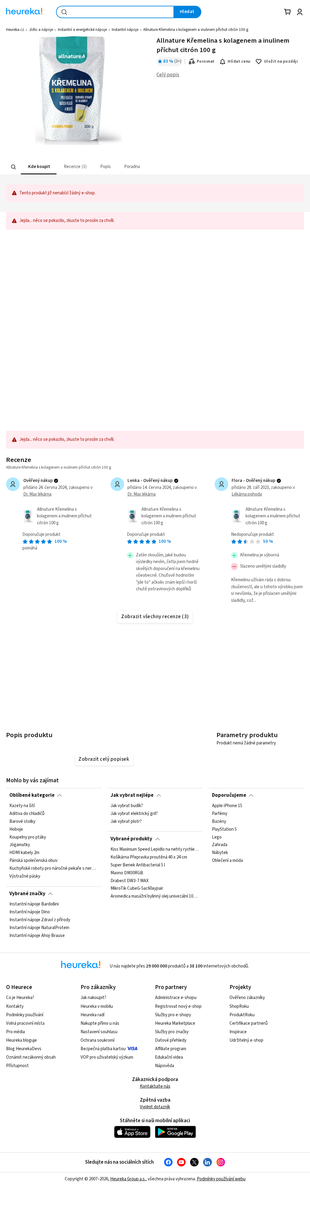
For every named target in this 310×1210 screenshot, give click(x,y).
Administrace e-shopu (175, 997)
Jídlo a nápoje (41, 29)
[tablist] (117, 167)
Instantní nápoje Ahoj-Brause (37, 936)
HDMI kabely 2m (24, 853)
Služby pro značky (172, 1032)
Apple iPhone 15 (227, 806)
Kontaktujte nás (155, 1086)
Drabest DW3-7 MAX (129, 881)
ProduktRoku (242, 1015)
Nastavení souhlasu (99, 1032)
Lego (217, 837)
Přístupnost (17, 1066)
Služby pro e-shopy (173, 1015)
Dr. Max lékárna (37, 494)
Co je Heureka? (20, 997)
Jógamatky (19, 845)
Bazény (219, 822)
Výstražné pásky (24, 876)
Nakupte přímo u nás (100, 1023)
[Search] (14, 167)
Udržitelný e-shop (246, 1040)
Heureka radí (92, 1015)
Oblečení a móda (227, 861)
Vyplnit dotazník (155, 1107)
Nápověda (164, 1066)
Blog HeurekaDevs (23, 1049)
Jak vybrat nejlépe (131, 795)
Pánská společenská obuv (33, 861)
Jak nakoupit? (93, 997)
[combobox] (115, 12)
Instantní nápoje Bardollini (34, 904)
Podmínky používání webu (221, 1179)
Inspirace (238, 1032)
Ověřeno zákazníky (247, 997)
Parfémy (219, 814)
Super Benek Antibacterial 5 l (137, 865)
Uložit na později (281, 61)
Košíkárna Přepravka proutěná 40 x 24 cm (148, 857)
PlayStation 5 (224, 829)
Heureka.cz (15, 29)
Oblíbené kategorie (31, 795)
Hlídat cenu (239, 61)
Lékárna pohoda (247, 494)
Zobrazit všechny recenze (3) (155, 616)
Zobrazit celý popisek (103, 759)
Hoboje (16, 829)
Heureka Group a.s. (128, 1179)
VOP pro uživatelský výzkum (107, 1057)
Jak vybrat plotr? (126, 822)
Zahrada (219, 845)
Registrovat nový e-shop (178, 1006)
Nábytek (220, 853)
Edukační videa (169, 1057)
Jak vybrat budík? (126, 806)
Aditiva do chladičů (27, 814)
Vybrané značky (27, 893)
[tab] (39, 167)
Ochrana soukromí (97, 1040)
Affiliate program (170, 1049)
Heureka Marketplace (175, 1023)
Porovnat (206, 61)
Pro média (15, 1032)
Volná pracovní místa (25, 1023)
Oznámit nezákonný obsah (31, 1057)
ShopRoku (239, 1006)
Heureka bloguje (21, 1040)
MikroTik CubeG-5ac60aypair (136, 888)
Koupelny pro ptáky (27, 837)
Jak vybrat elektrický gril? (134, 814)
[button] (39, 166)
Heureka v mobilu (97, 1006)
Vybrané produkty (131, 838)
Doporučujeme (229, 795)
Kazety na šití (22, 806)
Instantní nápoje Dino (29, 912)
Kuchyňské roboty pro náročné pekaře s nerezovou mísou (53, 868)
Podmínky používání (24, 1015)
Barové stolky (22, 822)
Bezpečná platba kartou (103, 1049)
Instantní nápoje (125, 29)
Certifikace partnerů (248, 1023)
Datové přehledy (170, 1040)
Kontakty (15, 1006)
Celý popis (168, 74)
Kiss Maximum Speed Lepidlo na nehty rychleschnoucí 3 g (155, 849)
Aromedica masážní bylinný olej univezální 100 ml (155, 896)
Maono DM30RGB (126, 873)
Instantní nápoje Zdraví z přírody (39, 920)
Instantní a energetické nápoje (82, 29)
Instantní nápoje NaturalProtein (39, 928)
